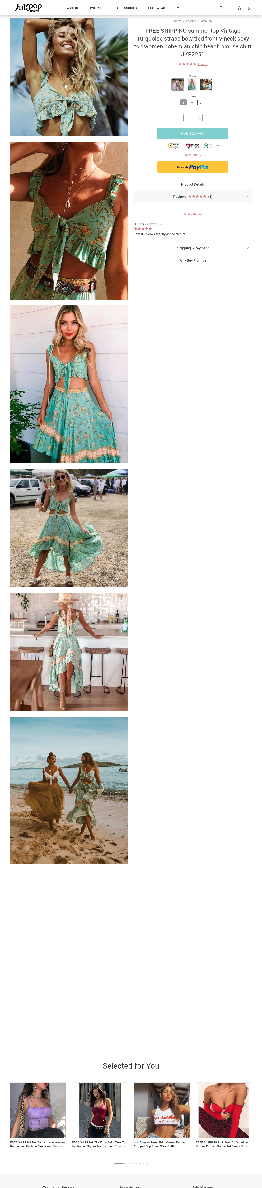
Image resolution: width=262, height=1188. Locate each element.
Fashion (71, 8)
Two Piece (97, 8)
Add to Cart (193, 133)
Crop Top (206, 21)
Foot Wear (156, 8)
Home (177, 21)
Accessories (127, 8)
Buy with (182, 167)
